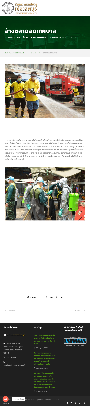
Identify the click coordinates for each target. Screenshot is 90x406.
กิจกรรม (55, 37)
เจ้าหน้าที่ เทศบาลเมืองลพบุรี (36, 37)
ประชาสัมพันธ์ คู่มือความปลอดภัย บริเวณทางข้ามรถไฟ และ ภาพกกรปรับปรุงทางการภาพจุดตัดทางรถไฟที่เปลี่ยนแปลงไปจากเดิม (44, 358)
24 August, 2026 (42, 368)
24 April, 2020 (14, 37)
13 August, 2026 (41, 391)
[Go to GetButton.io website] (5, 403)
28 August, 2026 (42, 348)
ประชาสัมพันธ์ (64, 37)
